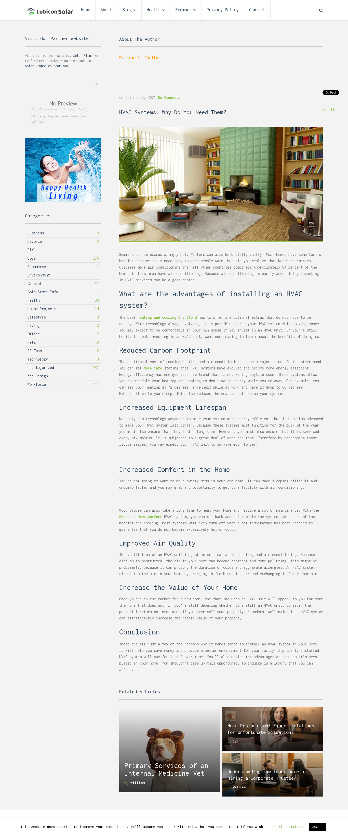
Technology (38, 359)
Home (85, 9)
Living (34, 325)
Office (34, 334)
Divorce (35, 241)
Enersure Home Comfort (140, 516)
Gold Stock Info (43, 292)
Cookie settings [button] (287, 827)
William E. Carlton (139, 57)
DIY (31, 250)
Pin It (329, 109)
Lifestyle (37, 317)
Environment (39, 275)
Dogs (32, 258)
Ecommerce (186, 9)
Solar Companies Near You (46, 66)
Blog (127, 9)
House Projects (42, 309)
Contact (257, 9)
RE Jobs (35, 351)
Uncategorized (41, 367)
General (35, 283)
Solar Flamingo (85, 56)
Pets (32, 342)
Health (153, 9)
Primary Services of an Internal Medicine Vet (166, 769)
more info (153, 368)
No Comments (169, 97)
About (106, 9)
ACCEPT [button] (317, 826)
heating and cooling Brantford (167, 317)
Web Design (38, 376)
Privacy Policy (223, 9)
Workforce (37, 384)
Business (36, 233)
